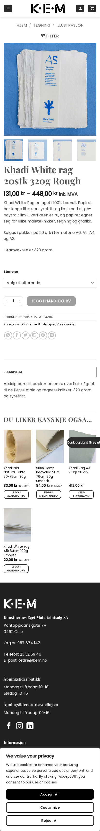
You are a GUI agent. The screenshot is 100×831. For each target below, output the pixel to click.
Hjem (22, 25)
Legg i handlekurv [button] (16, 494)
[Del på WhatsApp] (8, 335)
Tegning (41, 25)
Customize (50, 807)
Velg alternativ (81, 494)
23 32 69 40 (30, 654)
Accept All (49, 794)
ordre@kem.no (32, 660)
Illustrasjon (70, 25)
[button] (8, 8)
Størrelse (11, 271)
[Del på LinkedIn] (52, 335)
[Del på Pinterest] (43, 335)
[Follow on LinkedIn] (29, 726)
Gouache (29, 324)
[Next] (88, 89)
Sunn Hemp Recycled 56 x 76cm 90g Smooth (47, 474)
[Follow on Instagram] (19, 726)
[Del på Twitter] (26, 335)
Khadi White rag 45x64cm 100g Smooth (17, 550)
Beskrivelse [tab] (13, 372)
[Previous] (11, 89)
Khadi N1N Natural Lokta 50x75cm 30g (15, 472)
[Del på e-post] (34, 335)
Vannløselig (66, 324)
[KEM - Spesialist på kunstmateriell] (48, 8)
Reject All (49, 820)
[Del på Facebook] (17, 335)
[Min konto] (80, 8)
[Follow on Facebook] (8, 726)
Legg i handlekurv (51, 301)
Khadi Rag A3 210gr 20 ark (79, 470)
